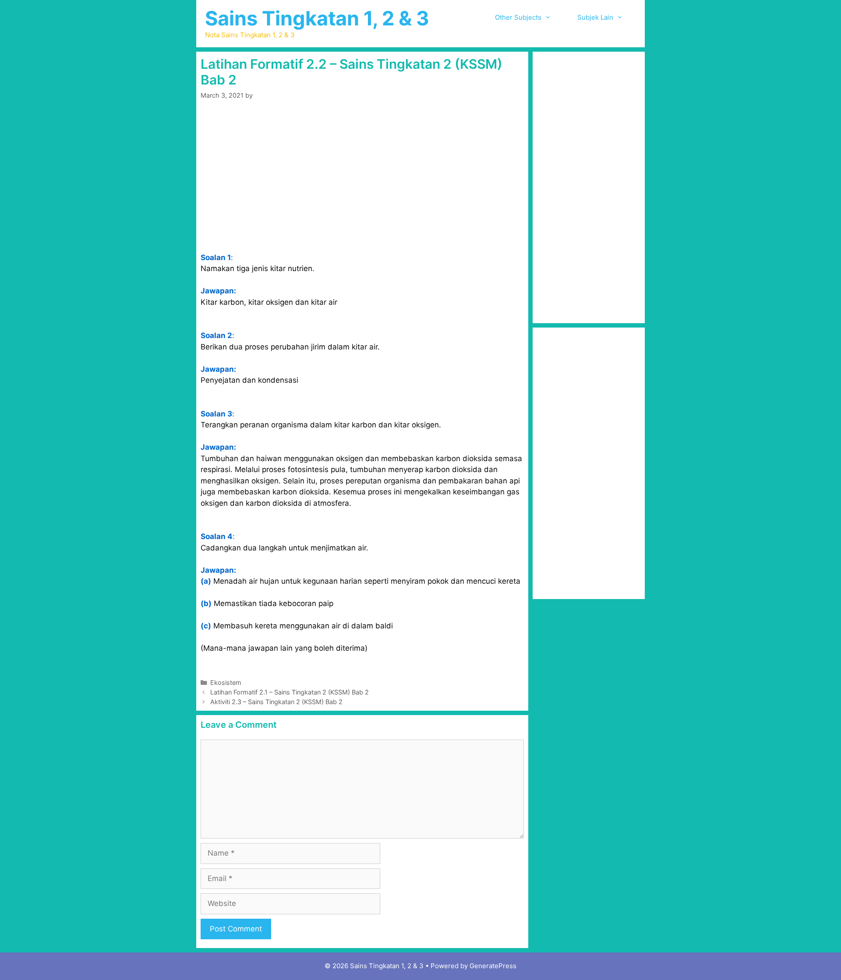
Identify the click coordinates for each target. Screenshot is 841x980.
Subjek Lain (595, 17)
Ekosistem (225, 682)
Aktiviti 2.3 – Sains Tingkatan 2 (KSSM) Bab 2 (276, 701)
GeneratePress (493, 966)
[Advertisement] (362, 176)
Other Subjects (518, 17)
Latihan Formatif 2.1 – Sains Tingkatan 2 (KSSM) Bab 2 (289, 692)
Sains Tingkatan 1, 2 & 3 (317, 18)
